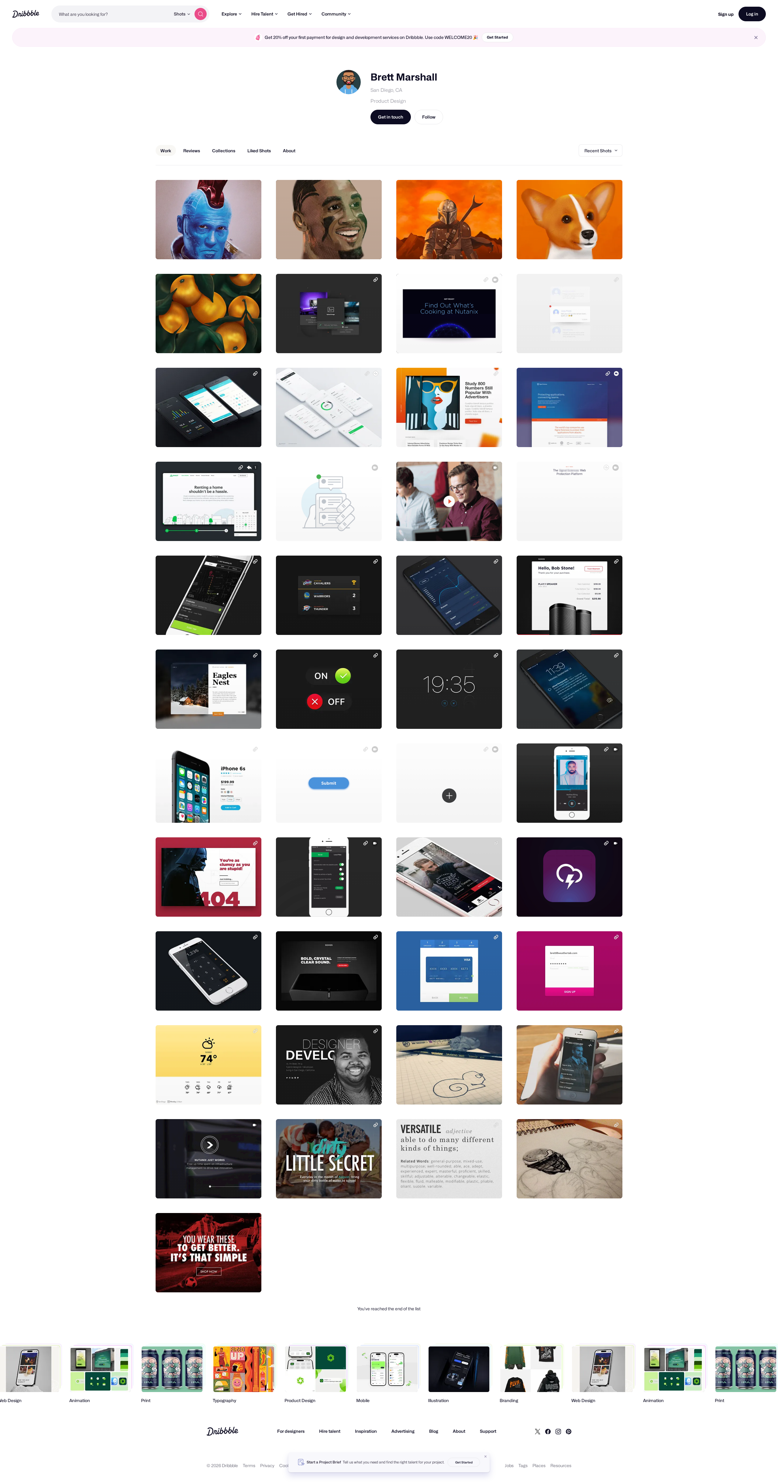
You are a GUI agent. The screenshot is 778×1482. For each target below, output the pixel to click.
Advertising (403, 1431)
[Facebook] (548, 1431)
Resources (560, 1465)
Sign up (726, 14)
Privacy (267, 1465)
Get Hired (297, 13)
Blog (433, 1431)
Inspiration (366, 1431)
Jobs (509, 1465)
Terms (249, 1465)
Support (488, 1431)
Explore (229, 13)
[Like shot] (250, 248)
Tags (523, 1465)
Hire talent (329, 1431)
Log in (752, 13)
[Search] (200, 14)
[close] (756, 37)
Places (539, 1465)
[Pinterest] (568, 1431)
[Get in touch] (226, 248)
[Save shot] (238, 248)
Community (334, 13)
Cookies (287, 1465)
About (459, 1431)
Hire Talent (262, 13)
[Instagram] (558, 1431)
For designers (291, 1431)
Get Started (497, 37)
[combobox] (111, 14)
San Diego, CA (386, 90)
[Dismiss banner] (486, 1456)
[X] (537, 1431)
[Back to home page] (25, 14)
